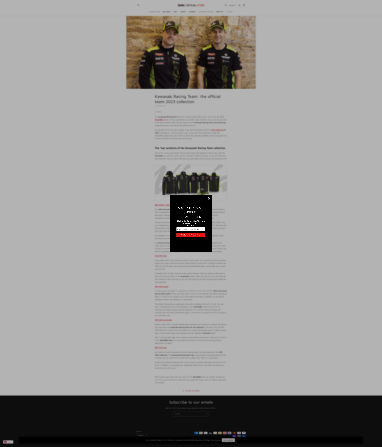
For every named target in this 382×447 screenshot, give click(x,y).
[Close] (209, 198)
